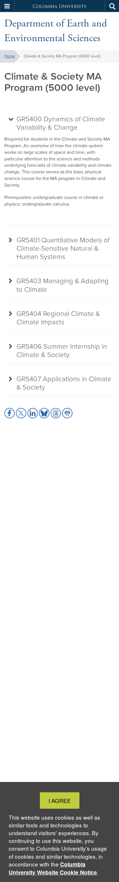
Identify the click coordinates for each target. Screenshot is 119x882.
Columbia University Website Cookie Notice (53, 868)
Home (9, 56)
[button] (7, 6)
